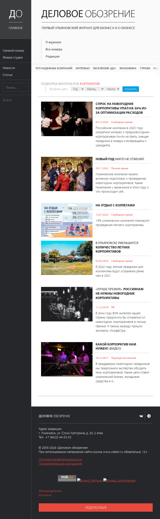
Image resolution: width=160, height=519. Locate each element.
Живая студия (13, 57)
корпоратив (90, 84)
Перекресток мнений (123, 357)
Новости (9, 68)
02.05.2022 (102, 260)
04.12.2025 (102, 122)
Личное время (119, 168)
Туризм (145, 68)
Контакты (45, 495)
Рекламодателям (50, 491)
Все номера (54, 49)
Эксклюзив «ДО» (104, 68)
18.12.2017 (102, 357)
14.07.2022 (102, 214)
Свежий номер (13, 50)
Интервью (83, 68)
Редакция (53, 56)
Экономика (127, 68)
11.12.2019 (102, 307)
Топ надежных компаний (53, 68)
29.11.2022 (102, 168)
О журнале (53, 42)
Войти (7, 100)
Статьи (7, 75)
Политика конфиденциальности (60, 459)
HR (112, 307)
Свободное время (121, 122)
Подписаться (95, 507)
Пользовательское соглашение (60, 463)
